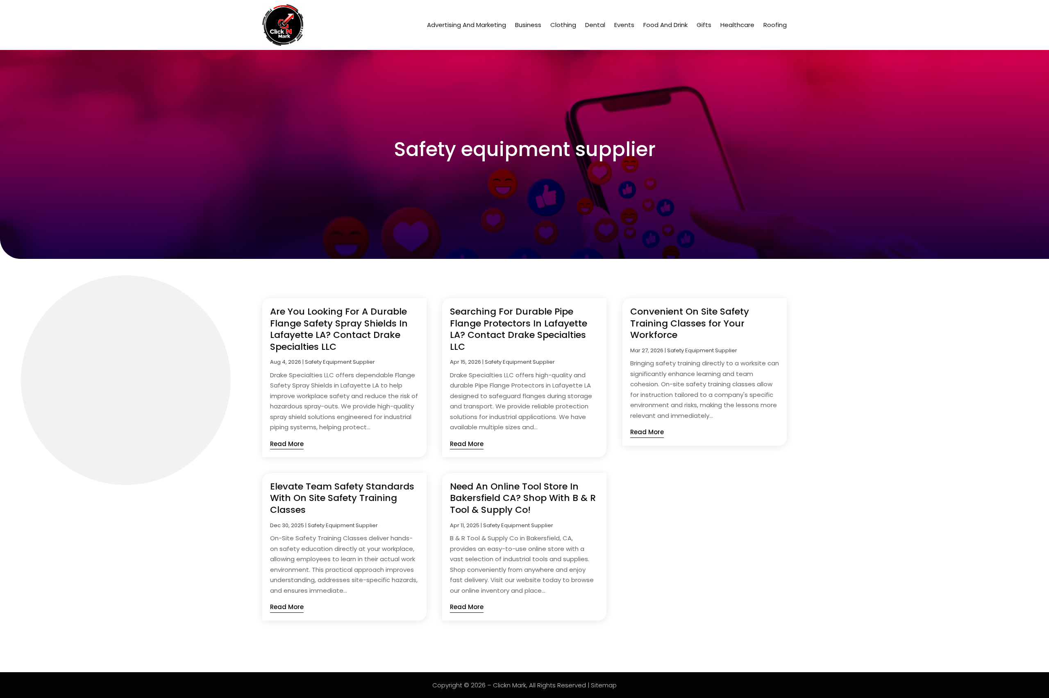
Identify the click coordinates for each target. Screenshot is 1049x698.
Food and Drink (665, 24)
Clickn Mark (509, 685)
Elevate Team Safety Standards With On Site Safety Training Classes (342, 498)
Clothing (563, 24)
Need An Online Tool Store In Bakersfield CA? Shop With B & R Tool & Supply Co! (523, 498)
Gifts (704, 24)
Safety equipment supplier (340, 362)
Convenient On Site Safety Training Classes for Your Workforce (689, 323)
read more (287, 444)
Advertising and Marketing (466, 24)
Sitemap (604, 685)
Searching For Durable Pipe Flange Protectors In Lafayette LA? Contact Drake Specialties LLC (518, 329)
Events (624, 24)
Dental (595, 24)
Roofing (775, 24)
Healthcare (737, 24)
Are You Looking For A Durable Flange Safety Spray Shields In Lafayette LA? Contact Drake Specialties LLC (339, 329)
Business (528, 24)
